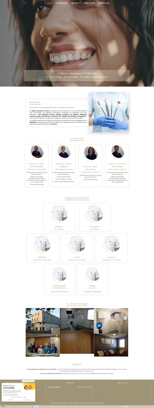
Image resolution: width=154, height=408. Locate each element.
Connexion (125, 406)
